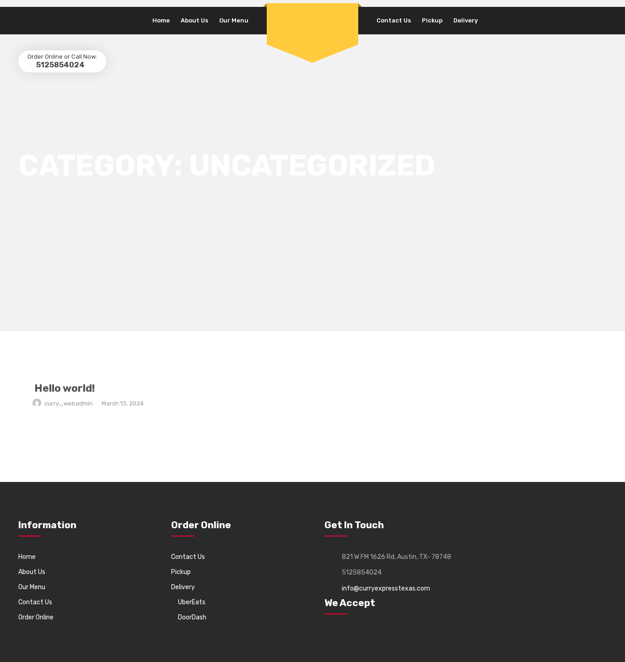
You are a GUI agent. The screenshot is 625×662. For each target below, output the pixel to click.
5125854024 (60, 64)
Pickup (432, 20)
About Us (194, 20)
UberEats (191, 602)
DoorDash (192, 617)
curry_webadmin (68, 403)
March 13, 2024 (123, 403)
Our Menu (233, 20)
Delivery (465, 20)
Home (161, 20)
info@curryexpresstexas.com (386, 588)
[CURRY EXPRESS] (312, 14)
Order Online (36, 617)
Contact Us (394, 20)
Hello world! (64, 388)
